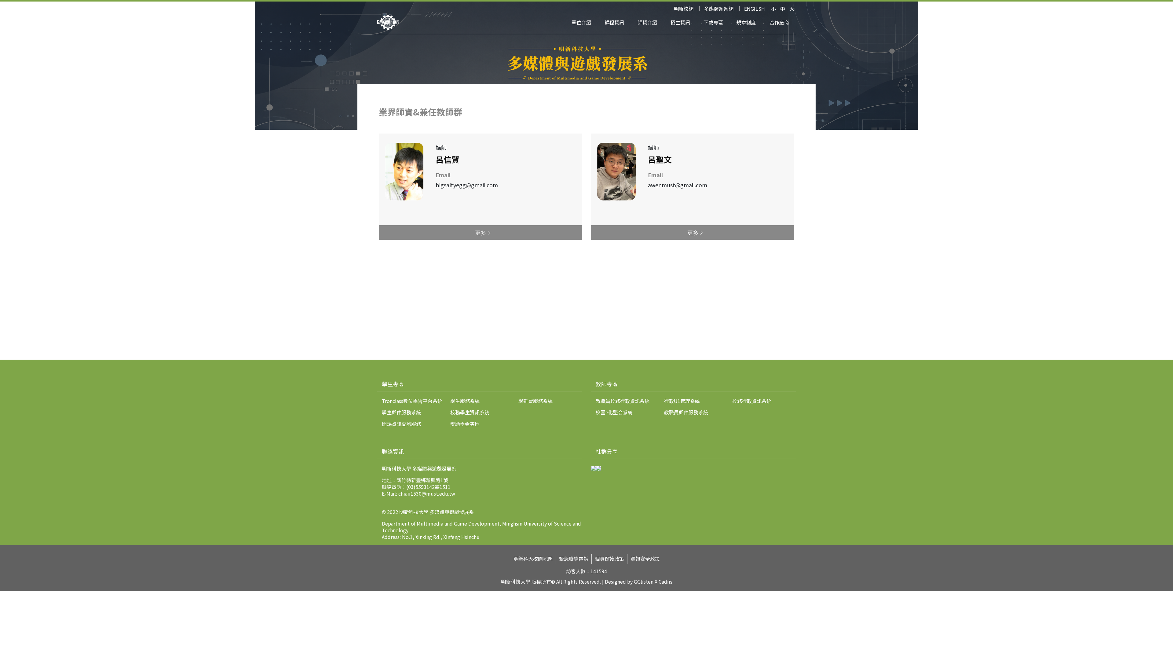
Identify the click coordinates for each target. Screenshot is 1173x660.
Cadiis (665, 581)
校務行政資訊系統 (751, 401)
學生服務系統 (465, 401)
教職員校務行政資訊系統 (622, 401)
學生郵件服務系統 (401, 412)
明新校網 (683, 8)
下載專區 (713, 22)
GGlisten (643, 581)
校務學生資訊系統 (469, 412)
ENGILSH (754, 8)
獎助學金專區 (465, 423)
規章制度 (746, 22)
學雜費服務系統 (535, 401)
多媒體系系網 (718, 8)
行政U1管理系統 (682, 401)
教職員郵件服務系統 (686, 412)
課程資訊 (614, 22)
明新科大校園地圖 (533, 558)
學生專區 (393, 384)
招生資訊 (680, 22)
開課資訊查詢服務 (401, 423)
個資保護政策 (609, 558)
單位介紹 (581, 22)
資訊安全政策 (645, 558)
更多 (480, 233)
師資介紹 (647, 22)
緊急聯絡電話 (573, 558)
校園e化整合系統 (614, 412)
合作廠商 (779, 22)
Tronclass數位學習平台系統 (412, 401)
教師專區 (607, 384)
